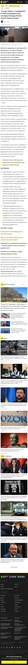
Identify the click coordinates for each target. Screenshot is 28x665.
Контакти (17, 618)
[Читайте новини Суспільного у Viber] (15, 647)
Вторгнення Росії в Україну (14, 5)
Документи (18, 633)
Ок (14, 662)
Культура (3, 611)
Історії (2, 606)
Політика (3, 602)
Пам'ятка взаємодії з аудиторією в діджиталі (20, 638)
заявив (3, 68)
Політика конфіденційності (19, 624)
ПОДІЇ (2, 8)
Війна (2, 584)
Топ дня (17, 595)
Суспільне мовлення (6, 620)
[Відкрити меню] (27, 2)
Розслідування (19, 600)
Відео (2, 586)
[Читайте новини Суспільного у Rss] (2, 647)
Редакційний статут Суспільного (6, 637)
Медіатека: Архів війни (7, 588)
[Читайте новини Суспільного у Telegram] (17, 647)
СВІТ (22, 5)
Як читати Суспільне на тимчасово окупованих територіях (20, 629)
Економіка (17, 602)
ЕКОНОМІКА (7, 8)
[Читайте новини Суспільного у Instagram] (9, 647)
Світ (2, 604)
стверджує (16, 198)
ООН (6, 5)
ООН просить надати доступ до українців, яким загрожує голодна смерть (13, 162)
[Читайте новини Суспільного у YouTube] (12, 647)
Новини (17, 611)
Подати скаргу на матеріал (5, 634)
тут (6, 276)
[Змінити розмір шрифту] (26, 24)
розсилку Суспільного (19, 243)
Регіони (17, 597)
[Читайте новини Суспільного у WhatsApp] (20, 647)
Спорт (16, 609)
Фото (16, 586)
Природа (3, 609)
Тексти (16, 584)
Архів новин (4, 618)
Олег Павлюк (7, 21)
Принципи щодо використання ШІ (5, 624)
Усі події (3, 595)
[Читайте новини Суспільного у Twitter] (7, 647)
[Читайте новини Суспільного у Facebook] (4, 647)
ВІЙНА (2, 5)
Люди (16, 604)
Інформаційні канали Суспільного (6, 628)
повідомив (6, 215)
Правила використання (18, 621)
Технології (17, 606)
